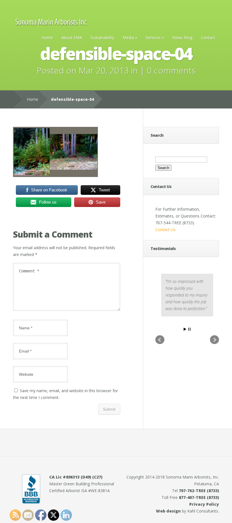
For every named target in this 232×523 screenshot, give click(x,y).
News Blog (182, 37)
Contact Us (165, 229)
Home (47, 37)
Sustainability (102, 37)
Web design (168, 511)
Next (214, 339)
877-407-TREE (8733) (199, 497)
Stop (189, 329)
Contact (208, 37)
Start (185, 329)
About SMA (71, 37)
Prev (159, 339)
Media (130, 37)
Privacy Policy (204, 504)
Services (155, 37)
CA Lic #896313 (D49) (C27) (75, 477)
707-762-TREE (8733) (199, 490)
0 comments (171, 70)
